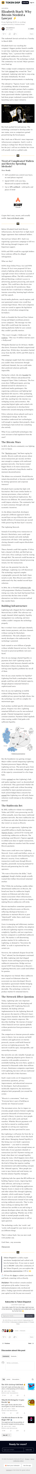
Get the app (27, 1465)
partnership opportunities (13, 1271)
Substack (9, 1470)
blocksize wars (11, 453)
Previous (7, 1343)
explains (4, 337)
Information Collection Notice (19, 1322)
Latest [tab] (8, 1379)
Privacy (27, 1459)
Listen (32, 29)
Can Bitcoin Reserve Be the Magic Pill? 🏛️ (12, 1419)
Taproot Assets (7, 832)
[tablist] (9, 1356)
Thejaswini (5, 1247)
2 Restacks (22, 1331)
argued (4, 795)
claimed (12, 71)
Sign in (32, 2)
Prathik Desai (13, 1410)
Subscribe (25, 2)
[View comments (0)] (10, 34)
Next (29, 1343)
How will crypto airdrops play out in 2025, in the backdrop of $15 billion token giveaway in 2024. (12, 1388)
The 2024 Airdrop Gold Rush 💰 (13, 1385)
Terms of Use (26, 1320)
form (15, 1275)
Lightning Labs (25, 587)
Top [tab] (4, 1379)
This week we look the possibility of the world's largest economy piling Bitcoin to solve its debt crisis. (12, 1423)
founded (25, 375)
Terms (32, 1459)
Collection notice (18, 1461)
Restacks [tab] (13, 1356)
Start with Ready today (15, 218)
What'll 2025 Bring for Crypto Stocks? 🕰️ (12, 1401)
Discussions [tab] (15, 1379)
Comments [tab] (6, 1356)
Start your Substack (13, 1465)
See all (5, 1435)
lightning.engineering (18, 754)
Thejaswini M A (10, 27)
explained (5, 876)
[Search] (33, 1379)
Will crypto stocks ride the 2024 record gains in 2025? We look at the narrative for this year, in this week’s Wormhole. (13, 1405)
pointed (10, 779)
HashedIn (4, 8)
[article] (18, 1390)
